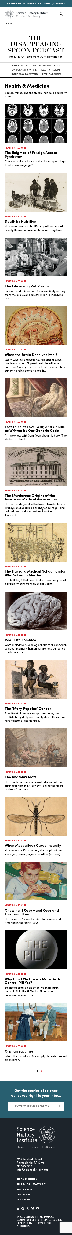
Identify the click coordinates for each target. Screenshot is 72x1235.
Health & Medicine (50, 69)
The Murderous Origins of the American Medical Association (31, 497)
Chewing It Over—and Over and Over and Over (32, 912)
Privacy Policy (24, 1223)
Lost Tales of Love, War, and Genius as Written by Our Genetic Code (35, 428)
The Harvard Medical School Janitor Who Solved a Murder (35, 573)
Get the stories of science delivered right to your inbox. (36, 1093)
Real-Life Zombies (20, 639)
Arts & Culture (20, 65)
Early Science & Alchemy (46, 65)
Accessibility (23, 1226)
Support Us (23, 1199)
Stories (9, 24)
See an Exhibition (27, 1179)
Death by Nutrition (20, 221)
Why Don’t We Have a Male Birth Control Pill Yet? (32, 980)
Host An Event (25, 1189)
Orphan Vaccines (19, 1051)
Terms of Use (44, 1223)
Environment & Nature (24, 69)
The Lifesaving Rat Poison (27, 285)
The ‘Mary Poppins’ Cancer (28, 708)
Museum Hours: (16, 3)
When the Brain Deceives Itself (31, 354)
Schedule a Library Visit (31, 1184)
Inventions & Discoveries (24, 74)
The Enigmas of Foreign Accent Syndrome (31, 154)
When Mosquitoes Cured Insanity (33, 845)
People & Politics (51, 74)
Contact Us (23, 1194)
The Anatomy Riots (21, 776)
